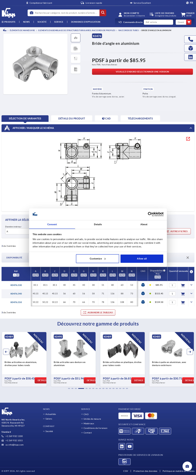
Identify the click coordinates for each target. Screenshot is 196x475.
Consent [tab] (52, 224)
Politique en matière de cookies (179, 471)
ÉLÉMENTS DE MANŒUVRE (22, 30)
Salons (48, 419)
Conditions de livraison (95, 428)
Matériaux (89, 423)
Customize (96, 258)
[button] (69, 388)
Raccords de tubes (128, 30)
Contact (88, 432)
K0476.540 (16, 293)
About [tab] (143, 224)
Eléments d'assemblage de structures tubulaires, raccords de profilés (76, 30)
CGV (125, 471)
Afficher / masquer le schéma (33, 127)
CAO (86, 414)
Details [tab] (98, 224)
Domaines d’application (85, 22)
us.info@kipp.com (14, 445)
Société (42, 22)
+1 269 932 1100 (14, 436)
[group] (24, 359)
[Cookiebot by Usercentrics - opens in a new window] (150, 214)
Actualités (50, 414)
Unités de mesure (92, 419)
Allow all (142, 258)
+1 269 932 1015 (14, 440)
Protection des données (145, 471)
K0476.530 (16, 285)
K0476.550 (16, 302)
